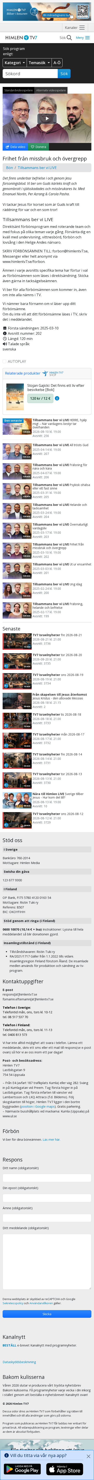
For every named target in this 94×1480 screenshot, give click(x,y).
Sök (64, 73)
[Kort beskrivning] (57, 398)
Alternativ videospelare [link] (51, 90)
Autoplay (17, 361)
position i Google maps (38, 1106)
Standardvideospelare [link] (18, 90)
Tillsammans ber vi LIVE (37, 167)
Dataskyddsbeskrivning (19, 1362)
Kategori (13, 62)
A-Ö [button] (57, 62)
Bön (9, 167)
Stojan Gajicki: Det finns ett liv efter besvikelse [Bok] (55, 387)
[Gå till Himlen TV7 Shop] (52, 373)
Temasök (38, 62)
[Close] (88, 1456)
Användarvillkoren (41, 1303)
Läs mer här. (51, 1139)
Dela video (17, 147)
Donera (40, 147)
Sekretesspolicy (13, 1303)
